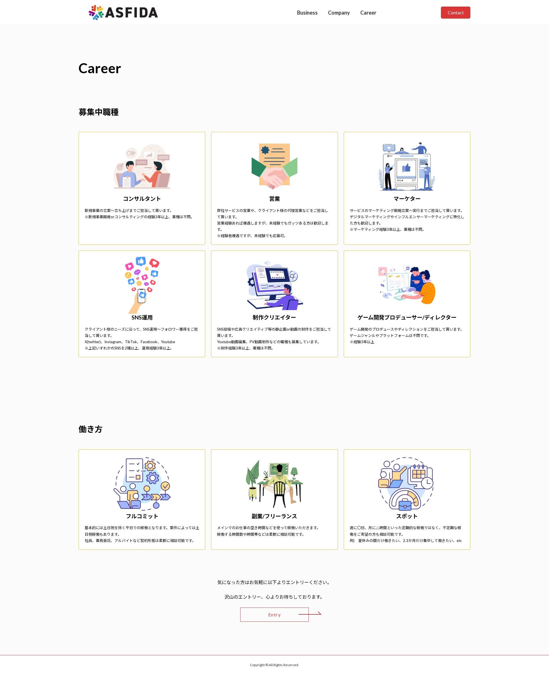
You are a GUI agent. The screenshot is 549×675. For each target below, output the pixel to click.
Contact (456, 12)
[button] (274, 615)
